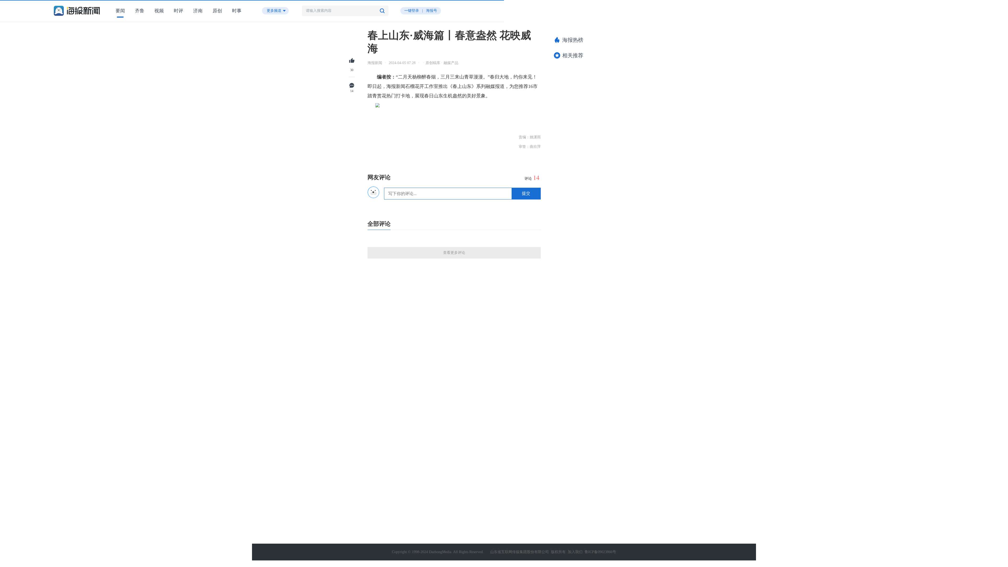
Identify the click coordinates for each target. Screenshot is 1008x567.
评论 (531, 178)
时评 (178, 10)
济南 (198, 10)
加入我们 (575, 552)
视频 (159, 10)
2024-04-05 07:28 (402, 63)
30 (351, 70)
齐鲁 (139, 10)
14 (351, 91)
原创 (217, 10)
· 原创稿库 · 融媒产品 (440, 63)
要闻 (120, 10)
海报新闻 (375, 63)
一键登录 (411, 11)
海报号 (431, 11)
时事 (237, 10)
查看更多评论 (454, 253)
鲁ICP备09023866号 (600, 552)
